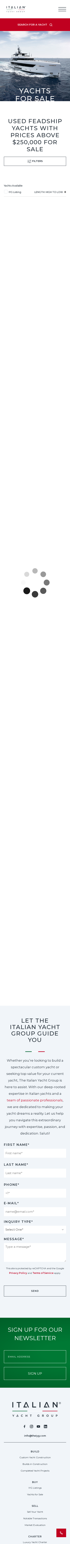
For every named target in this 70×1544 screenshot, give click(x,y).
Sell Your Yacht (35, 1511)
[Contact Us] (61, 1533)
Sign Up (35, 1373)
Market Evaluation (35, 1525)
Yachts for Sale (35, 1494)
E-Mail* (11, 1203)
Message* (14, 1239)
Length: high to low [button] (49, 192)
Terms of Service (42, 1273)
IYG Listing (15, 192)
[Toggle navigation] (62, 9)
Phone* (11, 1185)
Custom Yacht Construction (35, 1457)
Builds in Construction (35, 1464)
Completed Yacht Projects (35, 1470)
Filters (37, 161)
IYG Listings (35, 1487)
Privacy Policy (18, 1273)
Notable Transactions (35, 1518)
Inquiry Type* (18, 1222)
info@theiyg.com (35, 1435)
